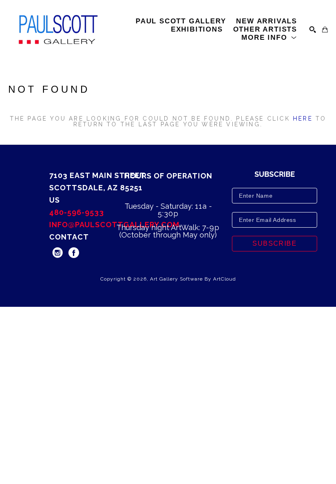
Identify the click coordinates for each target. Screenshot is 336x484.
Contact (69, 237)
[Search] (312, 29)
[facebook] (73, 252)
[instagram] (57, 252)
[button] (269, 38)
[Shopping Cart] (325, 29)
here (303, 118)
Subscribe (274, 243)
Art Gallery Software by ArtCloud (193, 279)
